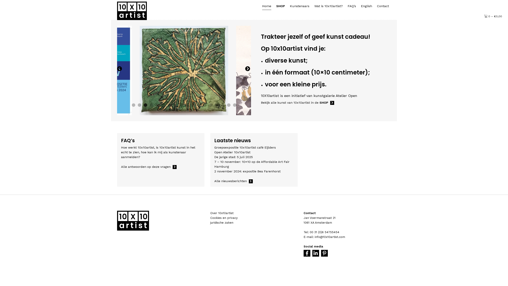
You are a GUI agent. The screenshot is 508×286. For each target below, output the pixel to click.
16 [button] (223, 105)
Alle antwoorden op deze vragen (146, 167)
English (366, 6)
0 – (494, 16)
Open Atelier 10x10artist (232, 152)
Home (266, 6)
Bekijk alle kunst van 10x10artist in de (294, 102)
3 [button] (145, 105)
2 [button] (139, 105)
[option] (184, 70)
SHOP (280, 6)
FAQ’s (352, 6)
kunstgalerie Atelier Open (335, 96)
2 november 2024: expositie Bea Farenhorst (247, 171)
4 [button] (151, 105)
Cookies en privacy (224, 218)
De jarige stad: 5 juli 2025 (233, 157)
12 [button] (199, 105)
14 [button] (211, 105)
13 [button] (205, 105)
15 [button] (217, 105)
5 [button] (157, 105)
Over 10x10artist (222, 213)
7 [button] (169, 105)
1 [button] (134, 105)
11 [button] (193, 105)
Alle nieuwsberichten (230, 181)
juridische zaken (221, 222)
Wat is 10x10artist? (328, 6)
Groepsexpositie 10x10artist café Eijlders (245, 147)
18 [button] (235, 105)
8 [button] (175, 105)
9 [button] (181, 105)
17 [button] (229, 105)
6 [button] (163, 105)
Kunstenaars (299, 6)
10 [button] (187, 105)
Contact (383, 6)
